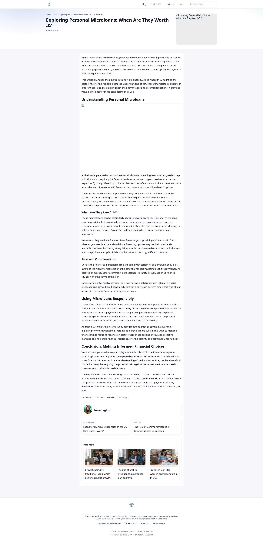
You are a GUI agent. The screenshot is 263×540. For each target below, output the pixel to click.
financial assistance (124, 179)
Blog (144, 4)
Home (48, 15)
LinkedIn (110, 397)
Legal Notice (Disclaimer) (109, 523)
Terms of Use (131, 523)
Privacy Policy (159, 523)
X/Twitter (99, 397)
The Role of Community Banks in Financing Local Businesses (152, 426)
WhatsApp (123, 397)
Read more (162, 519)
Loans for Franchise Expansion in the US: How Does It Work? (105, 426)
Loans (180, 4)
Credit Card (156, 4)
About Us (145, 523)
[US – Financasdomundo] (49, 4)
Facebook (87, 397)
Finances (169, 4)
